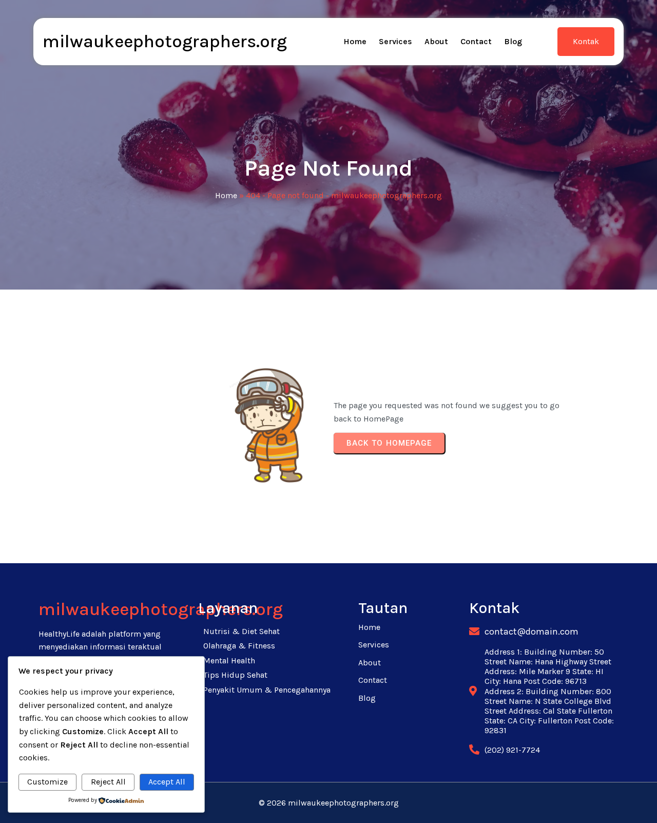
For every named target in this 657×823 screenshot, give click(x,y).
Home (226, 195)
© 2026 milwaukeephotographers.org (329, 803)
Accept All (166, 782)
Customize (47, 782)
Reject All (108, 782)
